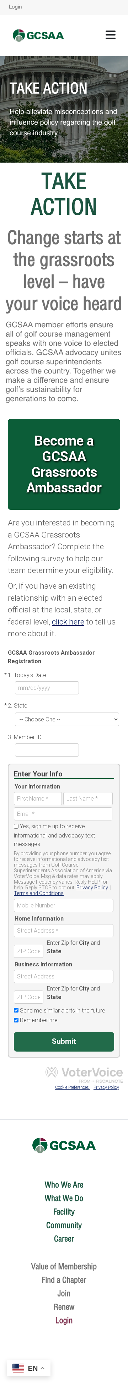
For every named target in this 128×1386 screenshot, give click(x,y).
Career (64, 1239)
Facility (64, 1212)
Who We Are (64, 1185)
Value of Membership (64, 1266)
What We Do (64, 1198)
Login (15, 7)
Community (64, 1225)
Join (64, 1293)
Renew (64, 1307)
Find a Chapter (64, 1280)
